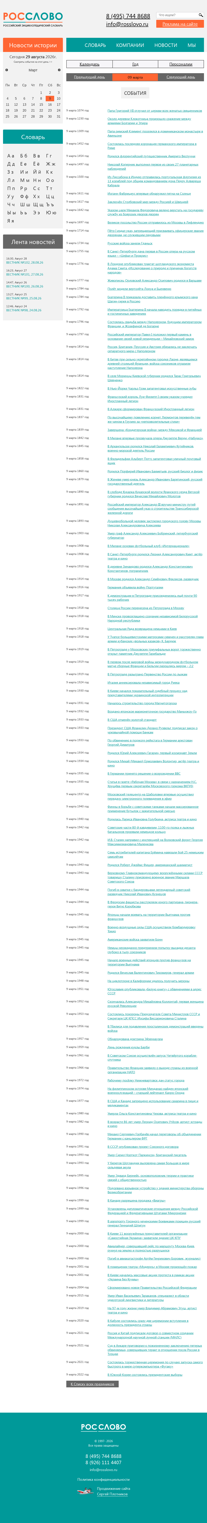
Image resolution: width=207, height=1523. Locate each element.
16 (50, 104)
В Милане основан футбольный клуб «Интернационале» (148, 546)
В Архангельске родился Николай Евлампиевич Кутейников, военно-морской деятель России (151, 448)
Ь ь (23, 212)
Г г (49, 155)
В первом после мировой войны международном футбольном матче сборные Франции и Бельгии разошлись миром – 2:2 (153, 664)
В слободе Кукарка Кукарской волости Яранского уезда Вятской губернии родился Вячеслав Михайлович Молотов (154, 494)
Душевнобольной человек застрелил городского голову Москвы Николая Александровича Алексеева (154, 523)
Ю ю (51, 212)
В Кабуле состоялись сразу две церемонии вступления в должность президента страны (148, 1322)
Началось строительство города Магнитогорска (142, 703)
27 (24, 116)
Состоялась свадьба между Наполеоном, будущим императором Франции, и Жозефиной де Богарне (155, 324)
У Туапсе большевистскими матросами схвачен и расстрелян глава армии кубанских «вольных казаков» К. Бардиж (156, 639)
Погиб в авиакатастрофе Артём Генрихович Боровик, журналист (154, 1258)
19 (16, 110)
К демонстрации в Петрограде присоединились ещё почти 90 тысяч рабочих (152, 597)
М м (25, 180)
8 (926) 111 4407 (103, 1462)
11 (7, 104)
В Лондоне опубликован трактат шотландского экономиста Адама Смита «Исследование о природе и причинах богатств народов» (152, 268)
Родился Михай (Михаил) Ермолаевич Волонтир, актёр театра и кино (153, 763)
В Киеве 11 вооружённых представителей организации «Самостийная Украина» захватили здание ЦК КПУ (147, 1235)
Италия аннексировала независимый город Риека (144, 682)
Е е (23, 163)
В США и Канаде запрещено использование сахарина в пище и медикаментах (153, 1103)
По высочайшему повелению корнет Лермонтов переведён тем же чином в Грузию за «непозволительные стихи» (154, 419)
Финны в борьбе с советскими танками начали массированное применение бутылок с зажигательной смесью (153, 808)
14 (33, 104)
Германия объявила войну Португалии (135, 587)
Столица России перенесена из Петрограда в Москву (146, 608)
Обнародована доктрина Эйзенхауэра (135, 1039)
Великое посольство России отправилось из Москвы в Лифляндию (156, 222)
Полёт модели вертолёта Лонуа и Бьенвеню (139, 288)
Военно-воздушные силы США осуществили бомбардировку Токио (151, 929)
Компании (130, 45)
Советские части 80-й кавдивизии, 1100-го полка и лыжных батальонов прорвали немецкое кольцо (151, 829)
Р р (23, 188)
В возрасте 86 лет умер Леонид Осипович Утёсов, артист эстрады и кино (155, 1124)
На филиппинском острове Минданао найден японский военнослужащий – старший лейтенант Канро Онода (148, 1090)
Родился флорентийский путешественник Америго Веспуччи (151, 156)
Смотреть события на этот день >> (33, 61)
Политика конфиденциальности (103, 1479)
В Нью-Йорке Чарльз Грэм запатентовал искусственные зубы (152, 388)
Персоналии (180, 64)
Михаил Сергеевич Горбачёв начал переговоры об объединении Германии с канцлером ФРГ (154, 1136)
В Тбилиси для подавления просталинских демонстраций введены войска (155, 1028)
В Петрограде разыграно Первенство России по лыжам (147, 674)
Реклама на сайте (180, 24)
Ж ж (50, 163)
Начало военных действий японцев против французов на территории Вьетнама (149, 962)
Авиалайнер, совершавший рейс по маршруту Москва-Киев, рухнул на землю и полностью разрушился (151, 1248)
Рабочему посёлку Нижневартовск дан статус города (146, 1080)
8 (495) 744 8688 (128, 16)
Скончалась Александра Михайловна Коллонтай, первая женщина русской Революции (156, 1003)
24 (58, 110)
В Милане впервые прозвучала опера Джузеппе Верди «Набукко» (155, 438)
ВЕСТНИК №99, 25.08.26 (23, 298)
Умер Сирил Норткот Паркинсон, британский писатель (147, 1155)
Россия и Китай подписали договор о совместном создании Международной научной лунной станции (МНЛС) (150, 1335)
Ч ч (11, 204)
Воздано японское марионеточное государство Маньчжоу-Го (152, 711)
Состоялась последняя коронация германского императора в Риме (152, 146)
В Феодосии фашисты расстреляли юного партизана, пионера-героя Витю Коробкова (153, 904)
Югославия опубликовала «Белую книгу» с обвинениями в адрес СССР (154, 991)
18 (7, 110)
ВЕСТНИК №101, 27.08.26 (24, 274)
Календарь (89, 64)
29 (41, 116)
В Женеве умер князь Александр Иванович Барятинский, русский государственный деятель (155, 481)
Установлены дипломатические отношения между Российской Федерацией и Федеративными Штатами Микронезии (153, 1210)
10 (58, 98)
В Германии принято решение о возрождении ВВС (144, 773)
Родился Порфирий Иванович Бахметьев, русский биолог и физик (155, 471)
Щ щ (38, 204)
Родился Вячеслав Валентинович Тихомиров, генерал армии (151, 972)
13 (24, 104)
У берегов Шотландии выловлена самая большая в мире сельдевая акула (148, 1165)
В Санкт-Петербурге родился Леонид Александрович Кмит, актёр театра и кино (155, 556)
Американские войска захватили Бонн (135, 939)
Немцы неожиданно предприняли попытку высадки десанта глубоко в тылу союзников (151, 949)
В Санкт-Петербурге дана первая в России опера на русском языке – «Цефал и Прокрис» (151, 253)
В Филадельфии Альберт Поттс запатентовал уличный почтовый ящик (154, 460)
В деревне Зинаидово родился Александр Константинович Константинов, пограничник (150, 568)
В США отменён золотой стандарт (132, 719)
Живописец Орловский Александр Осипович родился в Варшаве (155, 280)
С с (36, 188)
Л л (11, 180)
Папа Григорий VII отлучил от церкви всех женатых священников (155, 110)
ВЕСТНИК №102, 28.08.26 (24, 262)
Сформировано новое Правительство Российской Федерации (152, 1287)
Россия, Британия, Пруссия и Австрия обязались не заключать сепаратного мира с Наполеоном (152, 348)
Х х (36, 196)
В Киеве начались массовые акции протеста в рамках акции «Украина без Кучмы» (151, 1277)
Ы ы (11, 212)
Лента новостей (33, 242)
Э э (36, 212)
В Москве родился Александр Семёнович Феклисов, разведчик (153, 579)
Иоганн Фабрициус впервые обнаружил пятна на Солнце (149, 193)
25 (7, 116)
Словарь (95, 45)
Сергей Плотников (112, 1493)
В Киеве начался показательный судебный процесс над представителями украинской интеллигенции (147, 693)
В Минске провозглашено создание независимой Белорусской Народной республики (153, 618)
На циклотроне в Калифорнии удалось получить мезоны (148, 981)
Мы (192, 45)
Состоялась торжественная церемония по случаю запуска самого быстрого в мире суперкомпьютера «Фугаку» (155, 1364)
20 (24, 110)
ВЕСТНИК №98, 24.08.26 (23, 310)
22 (41, 110)
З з (10, 171)
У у (10, 196)
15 (41, 104)
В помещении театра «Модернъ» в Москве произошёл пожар (152, 1266)
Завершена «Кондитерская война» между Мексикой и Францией (155, 430)
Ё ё (36, 163)
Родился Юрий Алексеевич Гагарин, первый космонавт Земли (152, 753)
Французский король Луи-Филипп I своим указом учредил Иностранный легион (150, 398)
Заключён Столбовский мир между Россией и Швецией (148, 202)
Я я (10, 220)
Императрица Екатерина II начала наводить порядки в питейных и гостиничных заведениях (155, 311)
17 (58, 104)
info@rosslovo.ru (127, 23)
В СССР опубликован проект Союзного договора (143, 1146)
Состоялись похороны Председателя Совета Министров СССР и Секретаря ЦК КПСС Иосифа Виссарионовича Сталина (154, 1016)
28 (33, 116)
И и (24, 171)
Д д (11, 163)
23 (50, 110)
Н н (37, 180)
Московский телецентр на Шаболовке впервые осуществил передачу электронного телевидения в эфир (151, 796)
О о (50, 180)
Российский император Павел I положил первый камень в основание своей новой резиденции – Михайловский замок (151, 336)
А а (10, 155)
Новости (165, 45)
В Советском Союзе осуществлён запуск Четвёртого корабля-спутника (152, 1057)
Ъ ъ (50, 204)
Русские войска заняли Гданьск (130, 243)
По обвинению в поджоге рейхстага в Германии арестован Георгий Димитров (150, 742)
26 (16, 116)
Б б (23, 155)
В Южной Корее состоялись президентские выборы (145, 1374)
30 (50, 116)
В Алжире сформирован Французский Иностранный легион (151, 409)
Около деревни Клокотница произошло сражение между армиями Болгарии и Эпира (149, 120)
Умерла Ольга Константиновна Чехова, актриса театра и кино (152, 1113)
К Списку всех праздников (92, 1383)
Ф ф (24, 196)
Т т (49, 188)
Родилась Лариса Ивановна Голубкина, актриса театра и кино (152, 819)
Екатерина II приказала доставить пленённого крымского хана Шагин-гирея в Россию (153, 299)
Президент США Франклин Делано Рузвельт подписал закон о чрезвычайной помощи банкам (152, 730)
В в (36, 155)
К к (49, 171)
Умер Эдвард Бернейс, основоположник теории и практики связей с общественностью (151, 1177)
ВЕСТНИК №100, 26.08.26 (24, 286)
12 (16, 104)
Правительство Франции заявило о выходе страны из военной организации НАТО (153, 1070)
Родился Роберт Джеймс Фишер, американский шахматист (150, 865)
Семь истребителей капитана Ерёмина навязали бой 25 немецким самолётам (156, 854)
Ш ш (25, 204)
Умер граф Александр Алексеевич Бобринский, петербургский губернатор (153, 535)
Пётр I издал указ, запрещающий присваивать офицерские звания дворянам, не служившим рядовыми (156, 232)
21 (33, 110)
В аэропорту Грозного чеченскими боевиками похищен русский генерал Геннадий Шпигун (154, 1223)
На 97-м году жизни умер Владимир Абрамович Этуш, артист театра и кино (152, 1310)
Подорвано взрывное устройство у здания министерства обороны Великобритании (156, 1190)
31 (58, 116)
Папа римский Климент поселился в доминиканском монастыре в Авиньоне (155, 133)
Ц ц (50, 196)
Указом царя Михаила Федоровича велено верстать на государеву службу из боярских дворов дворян (156, 212)
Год (135, 64)
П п (11, 188)
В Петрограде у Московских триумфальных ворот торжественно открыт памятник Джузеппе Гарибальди (154, 651)
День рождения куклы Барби (129, 1047)
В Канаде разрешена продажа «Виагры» (137, 1200)
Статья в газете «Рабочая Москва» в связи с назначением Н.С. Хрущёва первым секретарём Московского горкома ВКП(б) (152, 783)
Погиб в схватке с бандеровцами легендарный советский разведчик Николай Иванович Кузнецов (149, 891)
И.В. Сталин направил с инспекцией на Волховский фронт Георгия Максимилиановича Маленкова (155, 842)
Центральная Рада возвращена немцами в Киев (142, 628)
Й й (37, 171)
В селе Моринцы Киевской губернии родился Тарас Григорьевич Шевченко (154, 378)
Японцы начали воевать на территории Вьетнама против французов (149, 916)
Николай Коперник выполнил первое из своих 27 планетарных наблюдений (153, 166)
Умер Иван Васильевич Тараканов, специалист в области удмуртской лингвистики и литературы (148, 1297)
